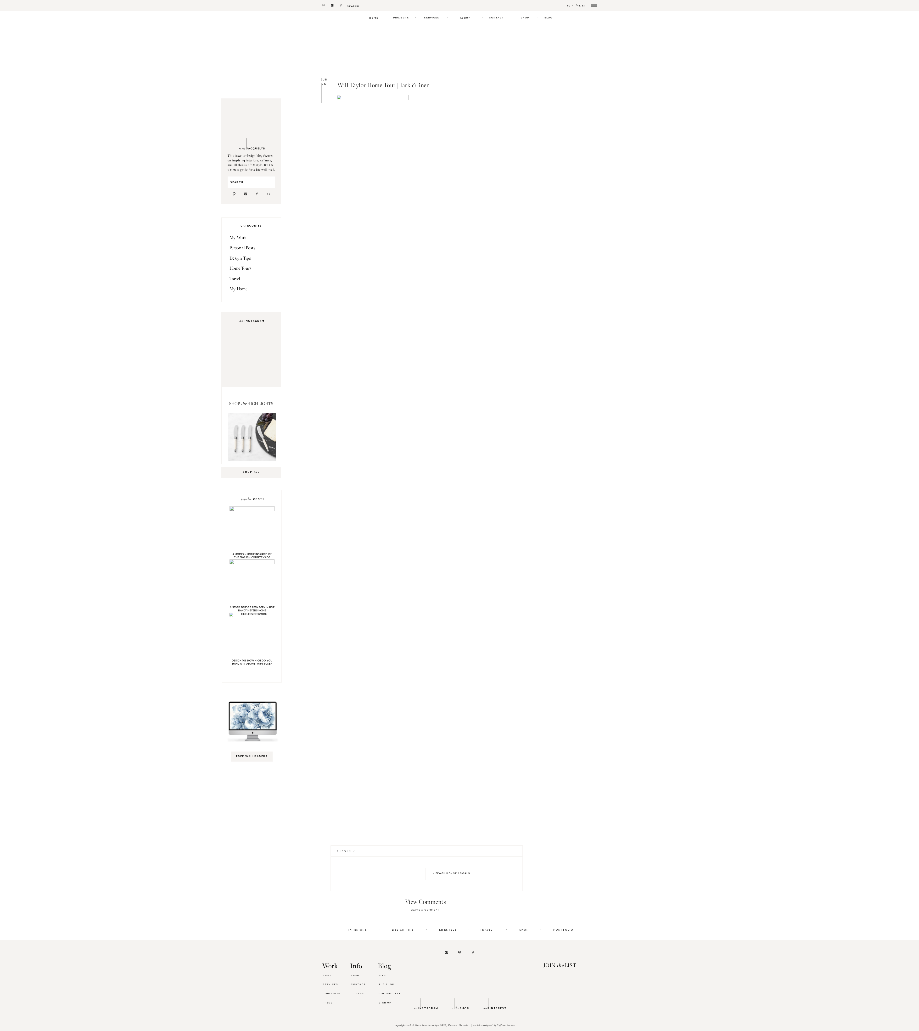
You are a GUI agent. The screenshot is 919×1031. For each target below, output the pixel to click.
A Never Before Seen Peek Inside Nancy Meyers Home (252, 609)
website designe (482, 1025)
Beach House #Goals (453, 873)
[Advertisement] (254, 841)
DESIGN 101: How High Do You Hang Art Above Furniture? (252, 662)
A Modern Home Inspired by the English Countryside (252, 556)
